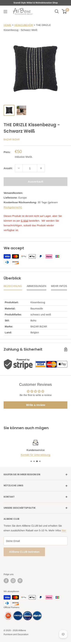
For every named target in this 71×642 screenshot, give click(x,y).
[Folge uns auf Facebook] (6, 580)
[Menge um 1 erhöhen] (41, 168)
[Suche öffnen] (57, 11)
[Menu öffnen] (5, 11)
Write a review (35, 404)
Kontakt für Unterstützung (35, 454)
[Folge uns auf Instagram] (13, 580)
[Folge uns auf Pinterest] (20, 580)
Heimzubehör (23, 25)
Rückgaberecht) (13, 207)
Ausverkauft (35, 181)
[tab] (13, 287)
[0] (64, 11)
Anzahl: (8, 168)
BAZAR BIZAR (11, 139)
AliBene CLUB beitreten (24, 551)
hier (64, 530)
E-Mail (24, 220)
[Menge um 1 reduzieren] (19, 168)
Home (7, 25)
